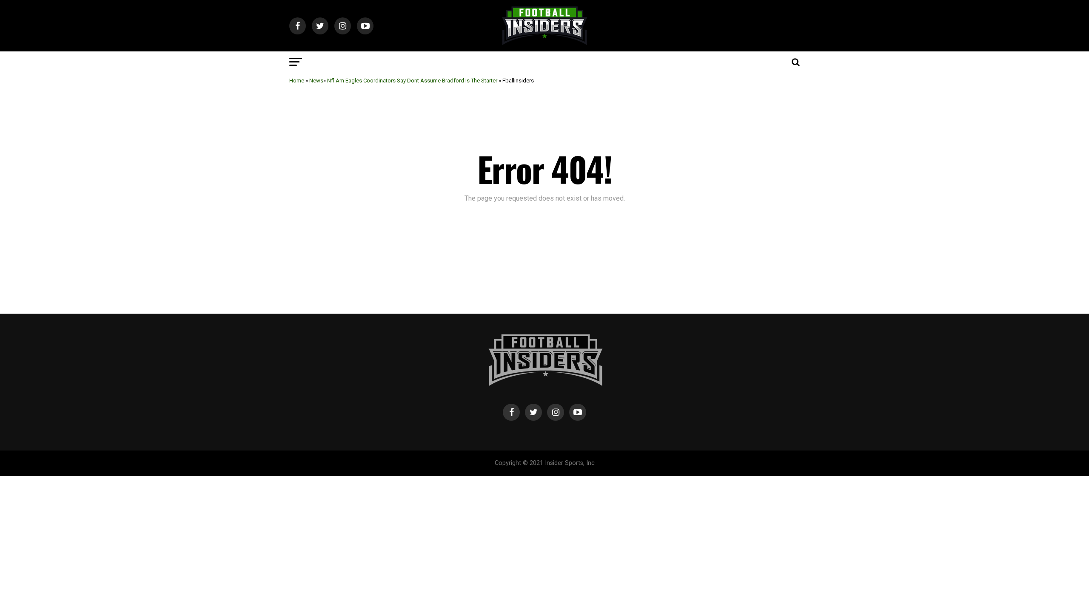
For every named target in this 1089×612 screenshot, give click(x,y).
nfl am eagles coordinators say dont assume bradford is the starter (412, 80)
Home (296, 80)
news (316, 80)
